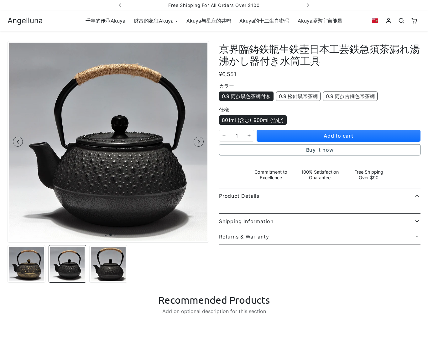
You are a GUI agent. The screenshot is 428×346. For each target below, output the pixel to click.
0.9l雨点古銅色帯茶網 (350, 96)
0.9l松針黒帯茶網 (298, 96)
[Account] (388, 20)
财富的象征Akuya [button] (154, 21)
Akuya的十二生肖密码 (264, 21)
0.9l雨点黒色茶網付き (246, 96)
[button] (375, 20)
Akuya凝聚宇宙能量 (320, 21)
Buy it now (320, 150)
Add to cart (338, 136)
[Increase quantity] (249, 136)
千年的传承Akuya (105, 21)
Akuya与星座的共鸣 (208, 21)
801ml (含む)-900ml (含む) (253, 120)
